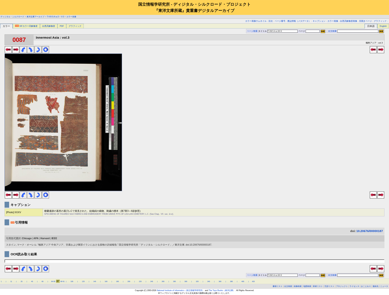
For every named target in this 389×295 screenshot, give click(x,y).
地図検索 (307, 286)
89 (61, 281)
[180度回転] (38, 52)
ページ (302, 31)
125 (83, 281)
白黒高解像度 (48, 26)
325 (197, 281)
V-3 (62, 17)
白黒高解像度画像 (348, 21)
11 (11, 281)
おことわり (366, 286)
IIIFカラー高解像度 (28, 26)
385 (231, 281)
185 (117, 281)
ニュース (384, 286)
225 (140, 281)
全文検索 (332, 31)
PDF (62, 26)
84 (52, 281)
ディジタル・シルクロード (12, 17)
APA (36, 238)
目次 (271, 21)
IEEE (54, 238)
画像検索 (298, 286)
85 (54, 281)
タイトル (262, 31)
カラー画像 (71, 17)
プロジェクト (342, 286)
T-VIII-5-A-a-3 (53, 17)
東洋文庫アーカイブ (35, 17)
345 (208, 281)
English (383, 26)
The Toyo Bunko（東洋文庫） (222, 290)
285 (174, 281)
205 (128, 281)
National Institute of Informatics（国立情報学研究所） (180, 290)
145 (94, 281)
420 (253, 281)
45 (32, 281)
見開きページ (365, 21)
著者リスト (318, 286)
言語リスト (329, 286)
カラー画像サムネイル (256, 21)
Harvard (45, 238)
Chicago (27, 238)
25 (21, 281)
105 (72, 281)
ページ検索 (252, 31)
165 (106, 281)
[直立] (45, 52)
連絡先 (376, 286)
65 (42, 281)
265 (163, 281)
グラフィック (380, 21)
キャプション (319, 21)
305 (185, 281)
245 (151, 281)
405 (242, 281)
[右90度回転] (30, 52)
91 (64, 281)
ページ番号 (280, 21)
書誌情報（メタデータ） (299, 21)
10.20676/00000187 (369, 231)
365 (220, 281)
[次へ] (15, 52)
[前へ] (8, 52)
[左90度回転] (23, 52)
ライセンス (354, 286)
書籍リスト (277, 286)
